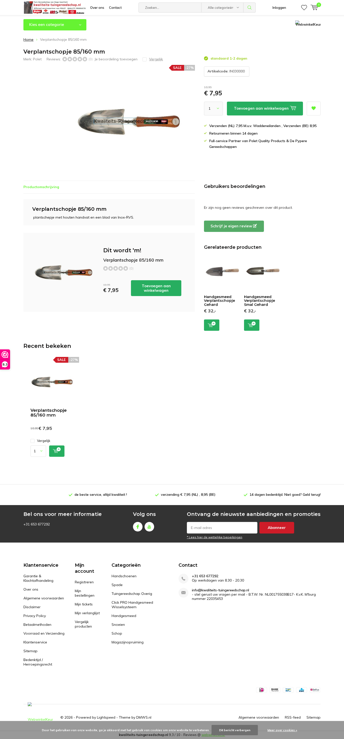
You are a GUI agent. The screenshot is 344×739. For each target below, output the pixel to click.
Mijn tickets (84, 604)
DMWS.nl (143, 717)
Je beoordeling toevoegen (115, 59)
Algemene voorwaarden (43, 598)
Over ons (97, 8)
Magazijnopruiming (128, 642)
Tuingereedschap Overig (132, 593)
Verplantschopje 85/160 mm (48, 413)
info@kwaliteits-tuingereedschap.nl (220, 590)
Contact (115, 8)
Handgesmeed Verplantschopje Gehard (219, 301)
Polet (37, 59)
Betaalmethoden (37, 624)
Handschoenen (124, 576)
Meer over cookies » (282, 730)
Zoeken (250, 8)
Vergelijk (43, 441)
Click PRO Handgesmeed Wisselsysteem (132, 604)
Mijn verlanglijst (87, 613)
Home (28, 39)
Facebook (138, 526)
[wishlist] (304, 7)
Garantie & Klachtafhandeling (38, 578)
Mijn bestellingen (84, 593)
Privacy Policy (34, 615)
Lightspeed (106, 717)
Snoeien (118, 624)
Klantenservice (35, 642)
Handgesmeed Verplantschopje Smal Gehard (259, 301)
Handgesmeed (124, 615)
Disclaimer (32, 607)
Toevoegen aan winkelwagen (156, 288)
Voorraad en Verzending (43, 633)
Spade (117, 585)
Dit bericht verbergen (234, 730)
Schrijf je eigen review (232, 226)
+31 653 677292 (205, 576)
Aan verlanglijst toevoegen (314, 108)
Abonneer (277, 527)
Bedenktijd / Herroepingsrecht (37, 662)
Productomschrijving (41, 187)
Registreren (84, 582)
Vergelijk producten (83, 624)
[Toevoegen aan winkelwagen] (56, 451)
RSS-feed (293, 717)
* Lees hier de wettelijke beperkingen (214, 537)
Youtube (149, 526)
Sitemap (30, 651)
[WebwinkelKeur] (40, 717)
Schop (117, 633)
